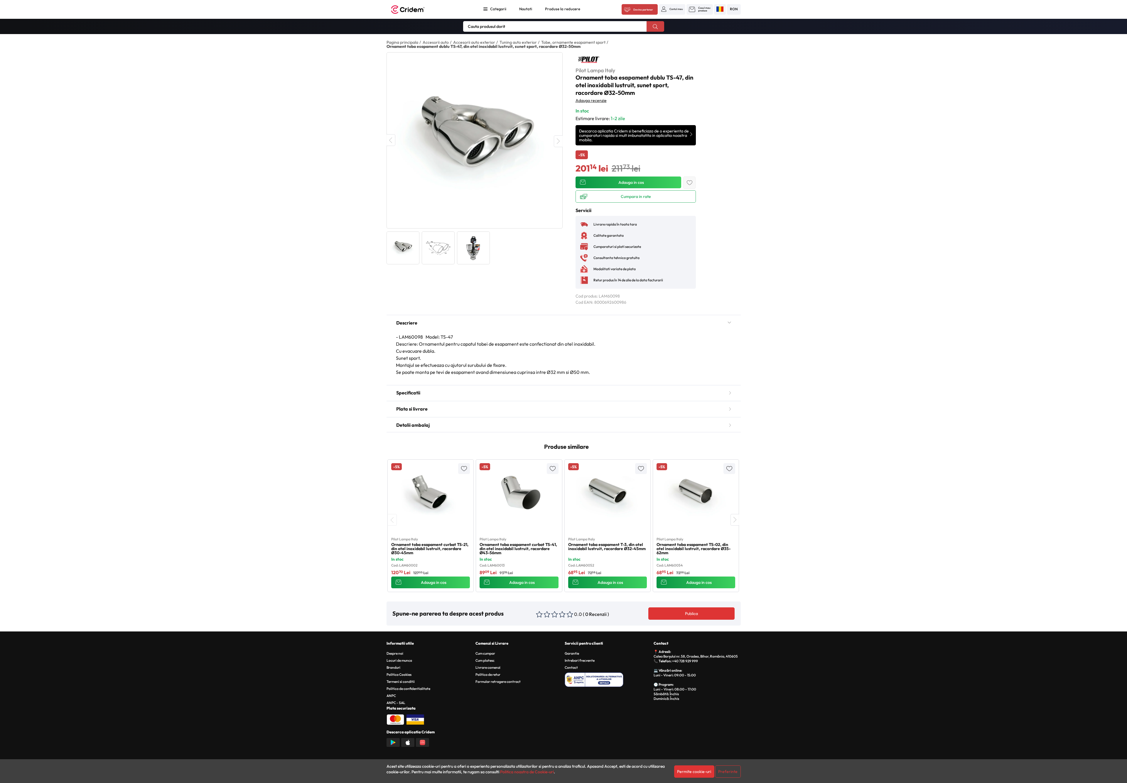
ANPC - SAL (396, 702)
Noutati (525, 8)
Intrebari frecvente (580, 660)
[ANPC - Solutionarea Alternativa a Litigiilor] (608, 679)
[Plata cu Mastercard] (395, 719)
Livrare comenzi (487, 667)
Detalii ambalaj (413, 425)
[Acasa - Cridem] (414, 9)
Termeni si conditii (401, 681)
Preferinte (728, 771)
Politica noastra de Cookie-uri (527, 771)
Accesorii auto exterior (474, 42)
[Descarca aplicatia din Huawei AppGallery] (422, 742)
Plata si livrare (412, 409)
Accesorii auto (436, 42)
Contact (571, 667)
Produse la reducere (562, 8)
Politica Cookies (399, 674)
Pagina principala (402, 42)
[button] (672, 9)
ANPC (391, 695)
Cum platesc (485, 660)
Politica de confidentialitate (408, 688)
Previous (391, 140)
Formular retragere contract (498, 681)
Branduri (393, 667)
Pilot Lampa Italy (595, 70)
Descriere (406, 323)
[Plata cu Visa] (415, 719)
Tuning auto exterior (518, 42)
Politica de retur (487, 674)
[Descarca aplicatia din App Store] (407, 742)
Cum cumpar (485, 653)
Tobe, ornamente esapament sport (573, 42)
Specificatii (408, 393)
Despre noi (395, 653)
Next (558, 141)
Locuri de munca (399, 660)
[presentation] (392, 520)
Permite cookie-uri (694, 771)
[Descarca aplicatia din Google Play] (393, 742)
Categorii (498, 8)
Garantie (572, 653)
